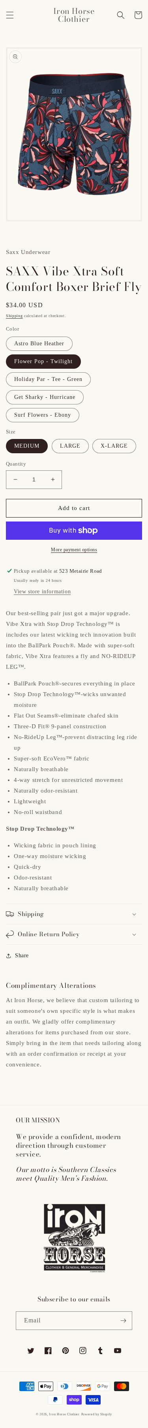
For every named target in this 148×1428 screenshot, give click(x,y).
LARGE (70, 446)
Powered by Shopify (96, 1414)
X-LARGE (114, 446)
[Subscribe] (123, 1320)
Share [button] (22, 955)
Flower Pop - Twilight (43, 361)
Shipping (14, 316)
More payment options (74, 549)
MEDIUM (26, 446)
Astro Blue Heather (39, 343)
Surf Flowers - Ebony (42, 415)
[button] (10, 15)
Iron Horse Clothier (64, 1414)
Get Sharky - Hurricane (44, 397)
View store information (42, 592)
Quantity (16, 464)
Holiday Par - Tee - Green (48, 379)
